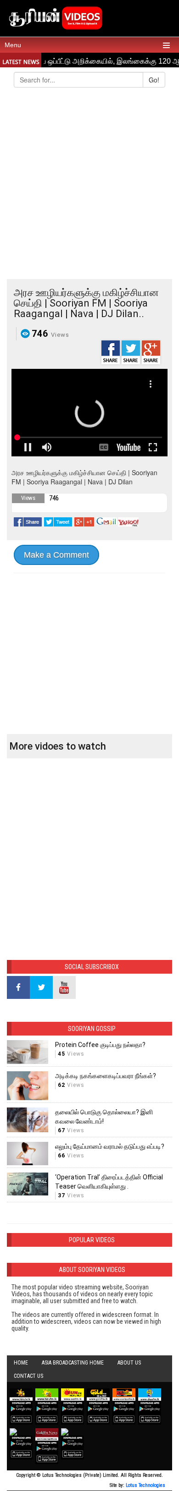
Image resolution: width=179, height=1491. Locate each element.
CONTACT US (28, 1376)
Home (21, 1362)
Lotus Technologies (145, 1485)
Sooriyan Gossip (92, 1028)
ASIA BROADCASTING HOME (73, 1362)
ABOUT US (129, 1362)
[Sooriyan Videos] (55, 17)
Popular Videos (92, 1240)
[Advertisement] (89, 185)
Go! (154, 79)
